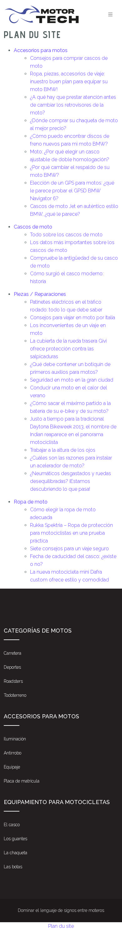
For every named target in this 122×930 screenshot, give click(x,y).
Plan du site (61, 926)
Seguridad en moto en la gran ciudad (71, 380)
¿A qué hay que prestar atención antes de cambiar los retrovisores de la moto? (73, 105)
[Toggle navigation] (110, 14)
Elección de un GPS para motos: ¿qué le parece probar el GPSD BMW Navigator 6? (72, 190)
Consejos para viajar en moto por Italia (72, 317)
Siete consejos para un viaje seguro (69, 549)
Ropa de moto (31, 502)
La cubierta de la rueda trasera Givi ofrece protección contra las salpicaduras (68, 348)
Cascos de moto (33, 227)
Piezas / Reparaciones (40, 294)
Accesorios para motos (41, 50)
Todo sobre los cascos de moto (66, 235)
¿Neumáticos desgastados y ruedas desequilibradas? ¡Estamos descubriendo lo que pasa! (70, 481)
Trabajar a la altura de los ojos (62, 450)
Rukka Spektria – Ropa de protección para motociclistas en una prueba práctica (71, 533)
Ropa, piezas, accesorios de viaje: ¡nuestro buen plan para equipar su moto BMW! (69, 81)
